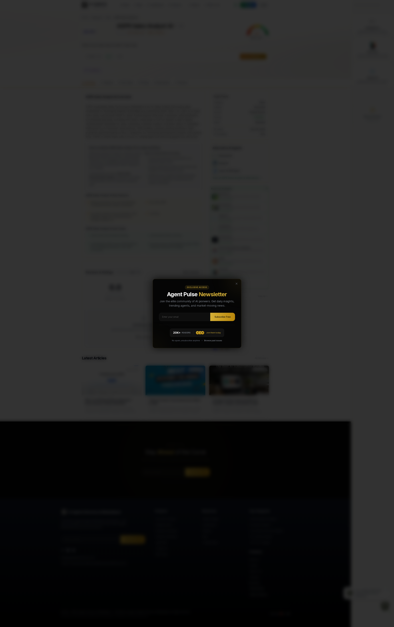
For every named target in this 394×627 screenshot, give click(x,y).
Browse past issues (213, 340)
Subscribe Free (223, 317)
